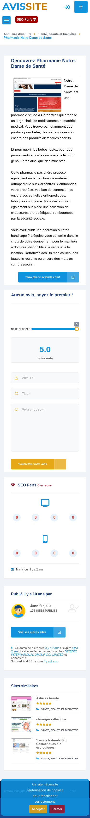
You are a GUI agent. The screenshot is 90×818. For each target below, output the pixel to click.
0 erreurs (44, 485)
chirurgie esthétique (51, 719)
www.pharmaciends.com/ (42, 277)
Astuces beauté (47, 698)
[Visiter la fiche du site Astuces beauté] (21, 703)
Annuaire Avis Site (17, 34)
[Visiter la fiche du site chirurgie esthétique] (21, 724)
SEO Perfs (25, 19)
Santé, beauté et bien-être (57, 34)
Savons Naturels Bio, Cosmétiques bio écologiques (51, 744)
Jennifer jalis (40, 606)
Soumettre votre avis (32, 464)
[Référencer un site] (81, 7)
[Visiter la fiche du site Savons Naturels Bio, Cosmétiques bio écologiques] (21, 746)
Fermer (57, 809)
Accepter (38, 809)
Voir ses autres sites (32, 632)
